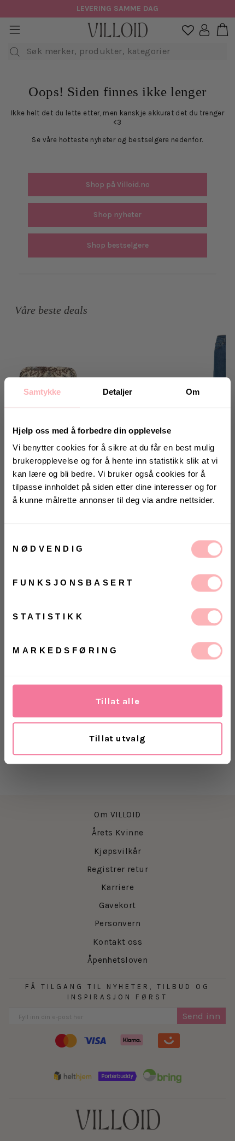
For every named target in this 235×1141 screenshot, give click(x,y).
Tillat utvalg (117, 738)
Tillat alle (118, 701)
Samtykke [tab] (42, 391)
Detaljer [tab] (118, 391)
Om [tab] (192, 391)
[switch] (206, 583)
